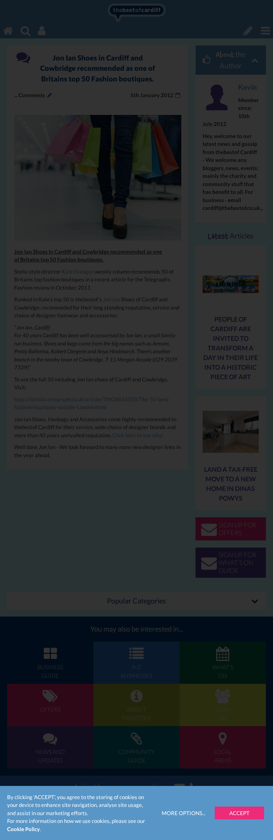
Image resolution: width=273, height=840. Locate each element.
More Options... (183, 813)
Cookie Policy (23, 829)
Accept (239, 813)
